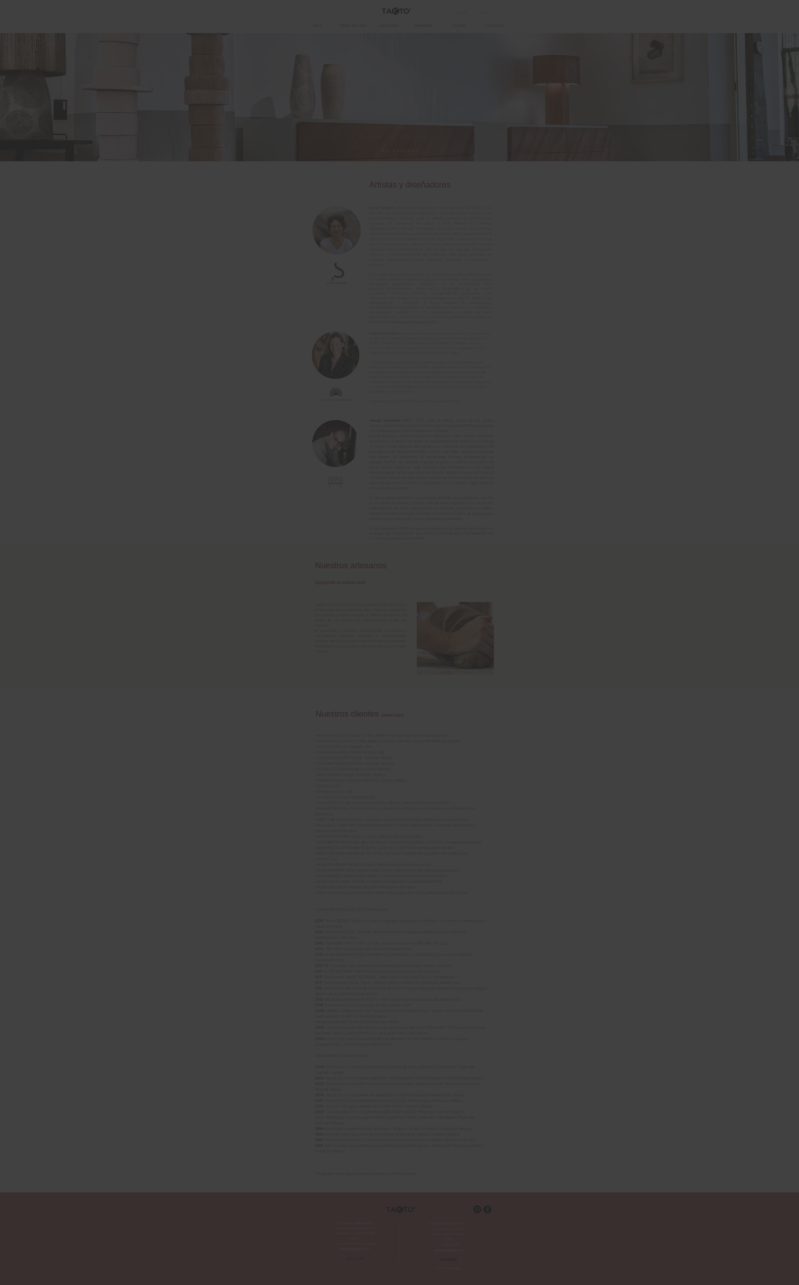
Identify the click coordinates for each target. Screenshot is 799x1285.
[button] (486, 579)
